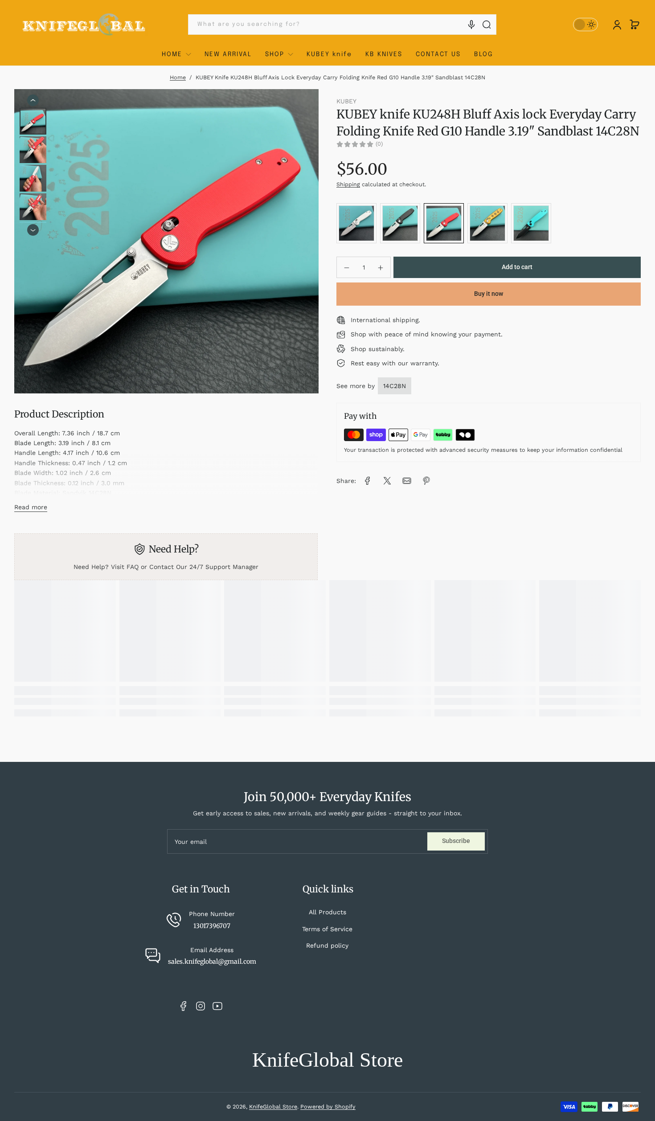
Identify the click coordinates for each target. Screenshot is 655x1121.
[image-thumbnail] (33, 121)
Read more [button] (30, 507)
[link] (368, 481)
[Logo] (84, 24)
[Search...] (486, 24)
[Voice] (471, 24)
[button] (634, 24)
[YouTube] (217, 1006)
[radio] (356, 223)
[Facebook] (183, 1006)
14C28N (394, 385)
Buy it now (488, 294)
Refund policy (327, 945)
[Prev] (33, 100)
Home (178, 77)
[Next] (33, 230)
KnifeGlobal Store (273, 1106)
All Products (327, 912)
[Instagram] (200, 1006)
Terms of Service (327, 929)
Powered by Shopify (328, 1106)
